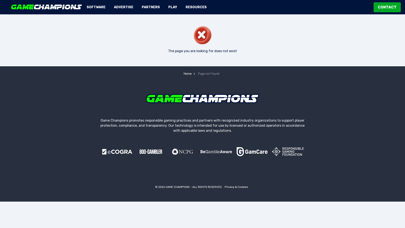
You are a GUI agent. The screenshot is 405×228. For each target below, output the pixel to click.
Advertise (123, 7)
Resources (196, 7)
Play (172, 7)
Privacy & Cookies (236, 187)
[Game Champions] (46, 7)
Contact (387, 7)
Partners (151, 7)
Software (96, 7)
